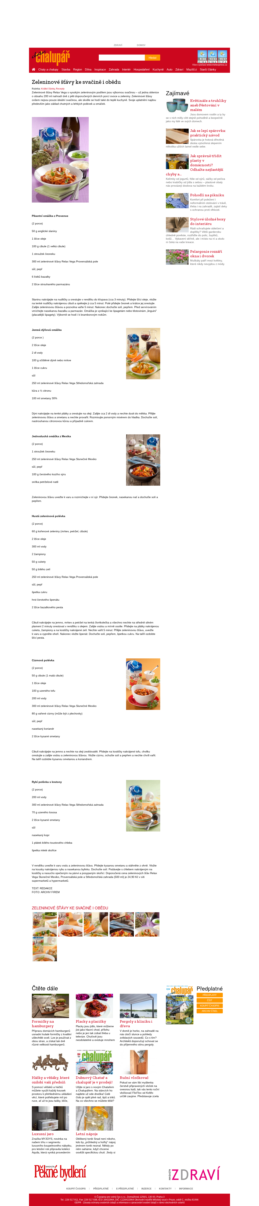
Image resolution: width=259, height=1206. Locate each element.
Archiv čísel (210, 1011)
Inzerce (146, 1188)
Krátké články (48, 88)
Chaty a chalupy (48, 69)
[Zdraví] (194, 1173)
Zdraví (118, 45)
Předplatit (210, 995)
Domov (141, 45)
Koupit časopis (209, 1005)
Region (77, 69)
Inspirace (100, 69)
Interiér (126, 69)
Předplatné (101, 1188)
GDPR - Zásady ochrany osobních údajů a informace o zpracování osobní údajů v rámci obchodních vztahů (130, 1202)
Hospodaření (142, 69)
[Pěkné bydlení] (60, 1173)
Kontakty (165, 1188)
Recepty (60, 88)
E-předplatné (125, 1188)
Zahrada (114, 69)
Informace (186, 1188)
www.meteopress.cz (217, 64)
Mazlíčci (191, 69)
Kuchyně (158, 69)
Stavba (65, 69)
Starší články (208, 69)
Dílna (88, 69)
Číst (209, 1000)
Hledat (152, 57)
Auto (169, 69)
